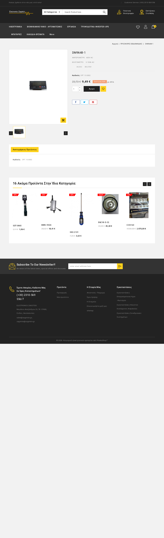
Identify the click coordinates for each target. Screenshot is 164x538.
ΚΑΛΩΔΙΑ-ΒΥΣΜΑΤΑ (35, 34)
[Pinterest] (93, 102)
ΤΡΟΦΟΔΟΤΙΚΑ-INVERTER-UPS (95, 27)
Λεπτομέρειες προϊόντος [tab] (25, 150)
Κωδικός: (76, 75)
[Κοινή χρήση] (76, 102)
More (52, 34)
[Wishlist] (138, 27)
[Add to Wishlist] (103, 89)
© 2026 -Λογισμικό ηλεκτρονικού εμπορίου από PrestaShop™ (82, 340)
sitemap (90, 311)
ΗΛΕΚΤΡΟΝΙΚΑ (15, 27)
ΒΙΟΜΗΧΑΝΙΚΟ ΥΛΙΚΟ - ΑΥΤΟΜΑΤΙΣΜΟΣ (44, 27)
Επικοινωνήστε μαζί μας (97, 306)
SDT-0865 (17, 226)
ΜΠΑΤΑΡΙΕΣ (16, 34)
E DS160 (130, 225)
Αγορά (92, 89)
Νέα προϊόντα (63, 297)
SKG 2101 (74, 232)
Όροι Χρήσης (92, 297)
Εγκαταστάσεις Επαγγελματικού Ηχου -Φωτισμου (126, 296)
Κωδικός (16, 160)
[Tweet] (84, 102)
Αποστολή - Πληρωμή (96, 293)
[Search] (104, 12)
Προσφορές (62, 293)
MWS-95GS (46, 225)
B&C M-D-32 (103, 222)
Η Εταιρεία (91, 302)
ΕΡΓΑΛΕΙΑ (71, 27)
